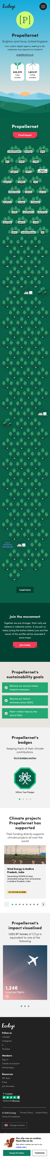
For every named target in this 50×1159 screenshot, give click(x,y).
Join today (25, 645)
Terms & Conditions (11, 1116)
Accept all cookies (16, 1153)
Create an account (10, 1063)
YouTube (6, 1049)
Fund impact (25, 135)
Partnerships (8, 1067)
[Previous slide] (6, 904)
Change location (17, 1125)
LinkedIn (6, 1037)
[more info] (7, 996)
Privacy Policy (26, 1112)
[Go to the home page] (9, 7)
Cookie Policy (41, 1112)
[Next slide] (43, 904)
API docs (6, 1078)
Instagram (7, 1041)
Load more (25, 589)
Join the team (8, 1086)
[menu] (43, 6)
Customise (40, 1152)
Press (4, 1082)
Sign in (5, 1059)
